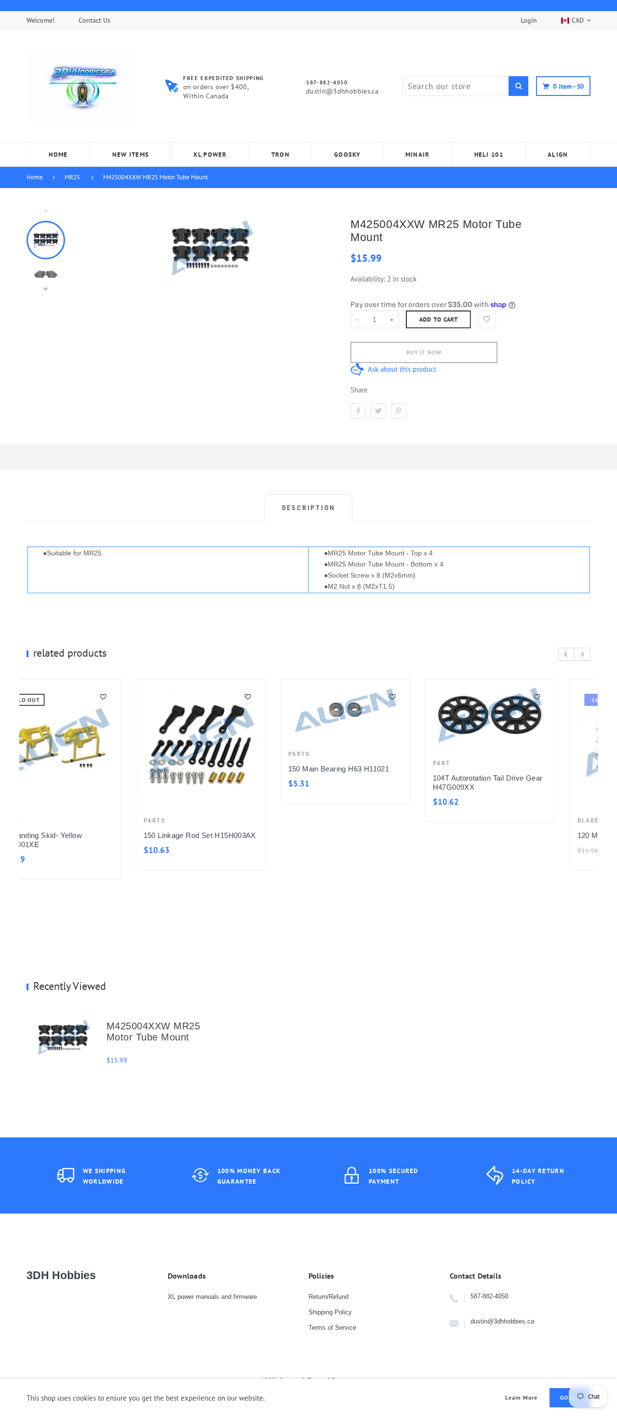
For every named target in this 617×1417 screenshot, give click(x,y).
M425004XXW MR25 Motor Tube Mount (155, 177)
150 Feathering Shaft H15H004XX (527, 835)
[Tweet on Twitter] (378, 410)
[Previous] (101, 249)
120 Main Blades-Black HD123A (235, 835)
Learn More (521, 1398)
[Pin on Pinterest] (398, 410)
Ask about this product (402, 369)
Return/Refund (328, 1296)
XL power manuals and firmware (212, 1296)
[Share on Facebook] (358, 410)
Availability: (368, 278)
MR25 (72, 177)
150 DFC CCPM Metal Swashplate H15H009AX (367, 782)
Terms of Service (332, 1327)
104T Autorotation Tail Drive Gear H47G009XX (92, 782)
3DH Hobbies (61, 1275)
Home (35, 177)
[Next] (319, 249)
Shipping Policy (330, 1312)
